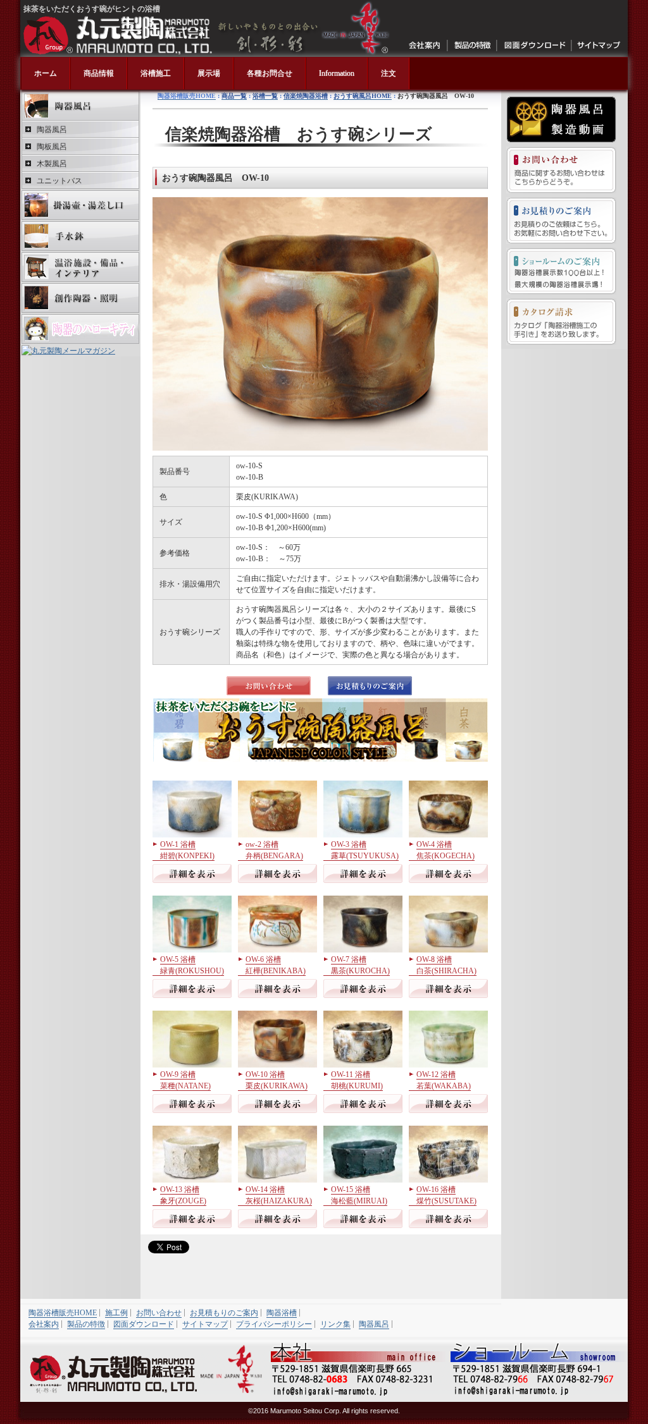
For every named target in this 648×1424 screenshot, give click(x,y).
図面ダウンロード (534, 45)
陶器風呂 (80, 106)
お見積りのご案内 (561, 220)
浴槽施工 (155, 73)
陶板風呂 (52, 146)
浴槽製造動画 (561, 119)
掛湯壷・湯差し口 (80, 205)
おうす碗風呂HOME (362, 95)
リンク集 (335, 1324)
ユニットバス (59, 180)
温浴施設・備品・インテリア (80, 267)
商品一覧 (234, 95)
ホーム (45, 73)
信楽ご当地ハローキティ (80, 329)
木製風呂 (52, 163)
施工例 (116, 1312)
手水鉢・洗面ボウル (80, 236)
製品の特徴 (472, 45)
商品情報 (99, 73)
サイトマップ (598, 45)
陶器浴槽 (281, 1312)
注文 (388, 73)
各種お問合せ (269, 73)
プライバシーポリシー (274, 1324)
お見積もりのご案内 (224, 1312)
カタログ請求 (561, 321)
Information (336, 73)
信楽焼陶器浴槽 (306, 95)
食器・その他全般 (80, 298)
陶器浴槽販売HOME (187, 95)
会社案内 (425, 45)
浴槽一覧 (265, 95)
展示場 (208, 73)
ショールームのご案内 (561, 271)
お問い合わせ (561, 170)
